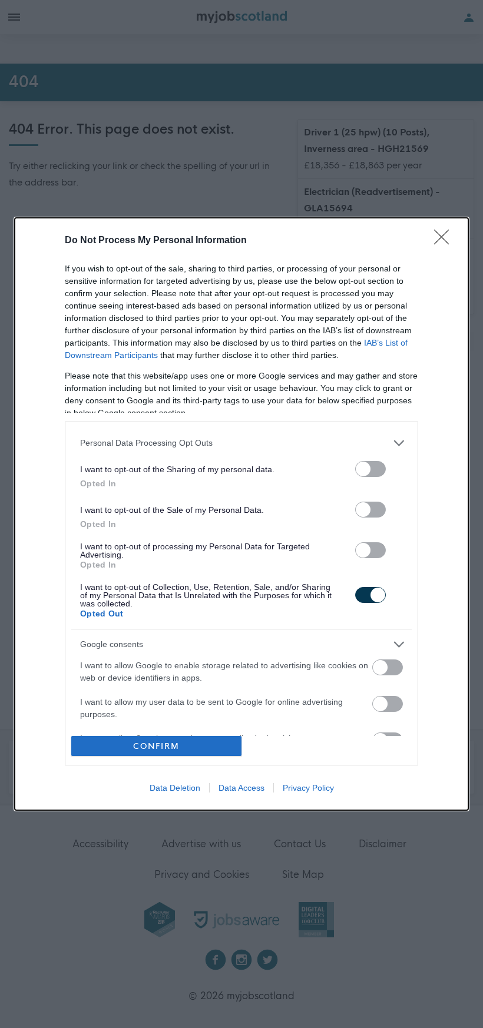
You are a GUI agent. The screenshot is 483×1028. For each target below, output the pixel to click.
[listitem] (241, 443)
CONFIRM (156, 746)
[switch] (370, 469)
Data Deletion (175, 787)
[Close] (445, 241)
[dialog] (241, 514)
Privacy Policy (308, 787)
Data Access (241, 787)
